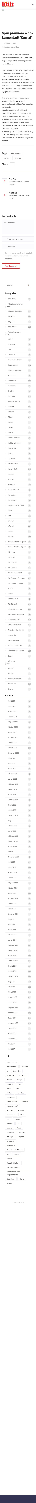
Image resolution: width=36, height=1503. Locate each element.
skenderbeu (11, 1145)
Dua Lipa (25, 1067)
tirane (9, 1183)
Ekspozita (16, 1071)
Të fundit (11, 661)
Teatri (9, 1159)
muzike (9, 1123)
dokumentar (15, 153)
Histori (9, 1093)
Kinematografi (12, 1106)
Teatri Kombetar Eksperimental (13, 1173)
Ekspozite (10, 1075)
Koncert (10, 1110)
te (8, 1154)
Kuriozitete (11, 1115)
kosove (21, 1110)
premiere (10, 1132)
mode (17, 1119)
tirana (22, 1179)
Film (19, 1084)
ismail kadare (12, 1102)
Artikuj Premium (8, 47)
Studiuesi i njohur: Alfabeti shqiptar (19, 183)
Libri (8, 1119)
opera (9, 1128)
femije (9, 1080)
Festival (10, 1084)
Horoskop (20, 1093)
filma (9, 1088)
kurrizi (6, 158)
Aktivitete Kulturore (15, 304)
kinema (25, 1102)
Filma (17, 47)
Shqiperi (21, 1137)
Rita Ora (22, 1132)
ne (19, 1123)
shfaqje (10, 1137)
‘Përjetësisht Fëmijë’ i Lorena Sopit (20, 196)
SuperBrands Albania (14, 1150)
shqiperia (10, 1141)
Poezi (19, 1128)
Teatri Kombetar (13, 1167)
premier (18, 158)
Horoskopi (10, 1097)
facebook (23, 1075)
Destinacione (12, 1062)
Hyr (32, 4)
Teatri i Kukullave (13, 1163)
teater (16, 1154)
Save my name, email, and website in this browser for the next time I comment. (18, 256)
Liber (22, 1115)
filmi (17, 1088)
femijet (19, 1080)
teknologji (10, 1179)
